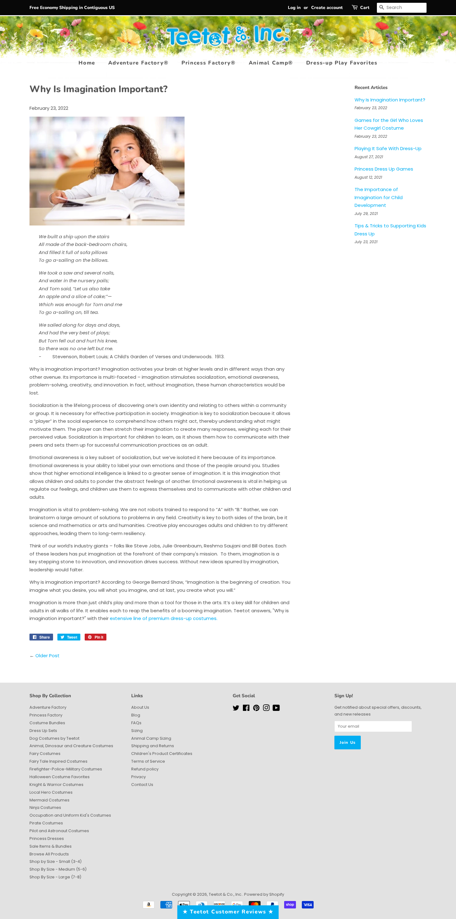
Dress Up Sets (43, 730)
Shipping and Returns (152, 745)
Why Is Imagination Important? (390, 99)
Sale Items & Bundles (50, 846)
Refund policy (145, 769)
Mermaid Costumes (49, 800)
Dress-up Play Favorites (342, 62)
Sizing (137, 730)
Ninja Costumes (45, 807)
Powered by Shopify (264, 894)
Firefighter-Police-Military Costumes (65, 769)
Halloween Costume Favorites (59, 776)
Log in (294, 8)
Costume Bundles (47, 722)
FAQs (136, 722)
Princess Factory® (208, 62)
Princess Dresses (46, 838)
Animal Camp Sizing (151, 738)
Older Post (47, 655)
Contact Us (142, 784)
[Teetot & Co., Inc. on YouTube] (276, 709)
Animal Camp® (271, 62)
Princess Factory (45, 715)
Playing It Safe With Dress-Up (388, 148)
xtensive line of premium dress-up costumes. (165, 618)
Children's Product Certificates (161, 753)
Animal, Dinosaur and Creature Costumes (71, 745)
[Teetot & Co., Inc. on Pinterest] (256, 709)
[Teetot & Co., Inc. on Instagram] (266, 709)
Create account (327, 8)
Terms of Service (148, 761)
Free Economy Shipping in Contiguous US (72, 8)
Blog (135, 715)
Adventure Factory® (138, 62)
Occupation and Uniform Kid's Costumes (70, 815)
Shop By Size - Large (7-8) (55, 877)
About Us (140, 707)
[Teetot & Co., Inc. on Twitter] (236, 709)
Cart (364, 8)
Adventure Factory (47, 707)
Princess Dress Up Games (384, 169)
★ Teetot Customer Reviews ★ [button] (228, 911)
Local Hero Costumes (51, 792)
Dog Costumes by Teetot (54, 738)
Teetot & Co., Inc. (225, 894)
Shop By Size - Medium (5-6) (58, 869)
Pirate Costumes (46, 823)
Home (86, 62)
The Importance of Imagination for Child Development (379, 197)
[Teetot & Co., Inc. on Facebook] (246, 709)
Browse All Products (49, 854)
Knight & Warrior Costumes (56, 784)
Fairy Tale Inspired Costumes (58, 761)
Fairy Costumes (44, 753)
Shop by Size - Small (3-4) (55, 861)
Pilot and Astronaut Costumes (59, 830)
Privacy (138, 776)
